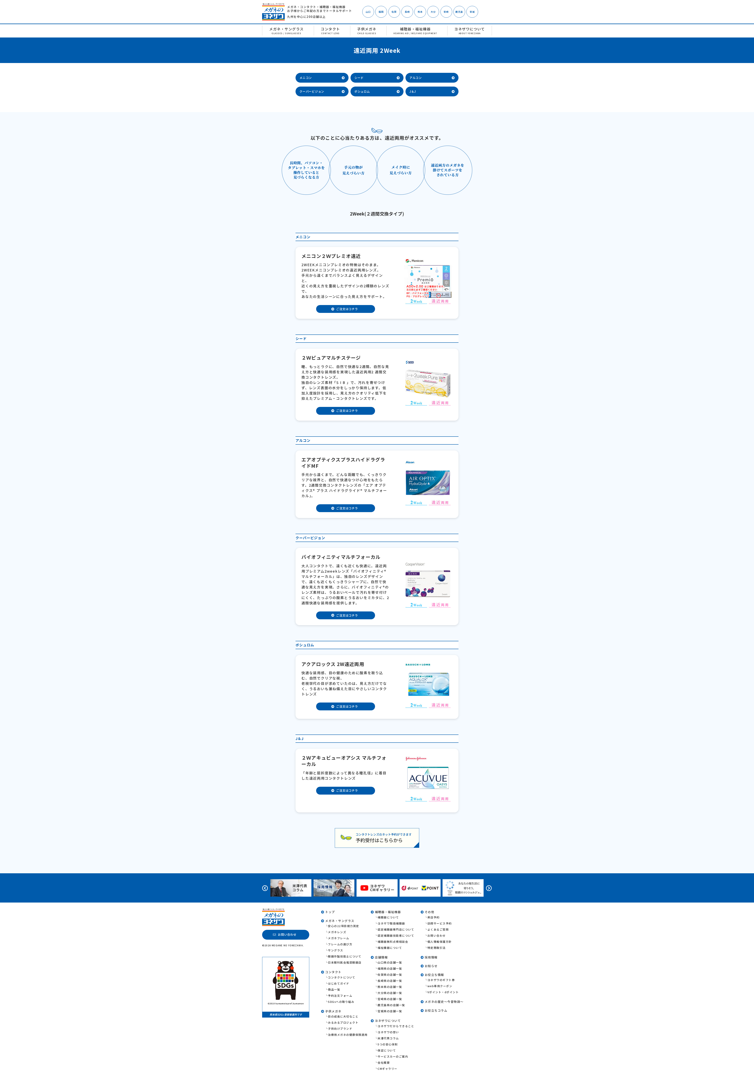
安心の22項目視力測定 (343, 926)
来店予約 (433, 917)
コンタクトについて (341, 977)
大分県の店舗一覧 (390, 993)
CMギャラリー (387, 1069)
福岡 (381, 11)
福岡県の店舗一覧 (390, 968)
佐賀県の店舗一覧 (390, 975)
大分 (433, 11)
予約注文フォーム (340, 996)
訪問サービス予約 (439, 923)
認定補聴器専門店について (396, 929)
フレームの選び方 (340, 944)
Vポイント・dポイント (443, 992)
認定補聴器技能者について (396, 935)
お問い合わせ (436, 935)
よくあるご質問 (438, 929)
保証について (387, 1050)
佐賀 (394, 11)
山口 (368, 11)
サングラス (335, 950)
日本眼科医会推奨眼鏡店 (344, 962)
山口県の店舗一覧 (390, 962)
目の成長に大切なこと (343, 1016)
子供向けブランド (340, 1029)
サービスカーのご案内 (393, 1056)
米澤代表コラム (388, 1038)
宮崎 (446, 11)
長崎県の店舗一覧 (390, 981)
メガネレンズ (337, 932)
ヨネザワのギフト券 (441, 980)
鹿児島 (459, 11)
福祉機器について (390, 948)
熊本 (420, 11)
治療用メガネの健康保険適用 (348, 1035)
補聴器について (388, 917)
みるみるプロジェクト (343, 1022)
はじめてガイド (338, 983)
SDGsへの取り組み (341, 1002)
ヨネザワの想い (388, 1032)
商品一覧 (334, 989)
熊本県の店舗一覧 (390, 987)
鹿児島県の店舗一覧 (391, 1005)
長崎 (407, 11)
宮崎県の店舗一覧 (390, 999)
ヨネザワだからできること (396, 1026)
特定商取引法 (436, 948)
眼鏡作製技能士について (344, 956)
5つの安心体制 (388, 1044)
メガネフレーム (338, 938)
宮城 (472, 11)
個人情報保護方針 (439, 942)
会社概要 (384, 1062)
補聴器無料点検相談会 (393, 942)
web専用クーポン (439, 986)
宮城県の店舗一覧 (390, 1011)
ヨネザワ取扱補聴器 (391, 923)
